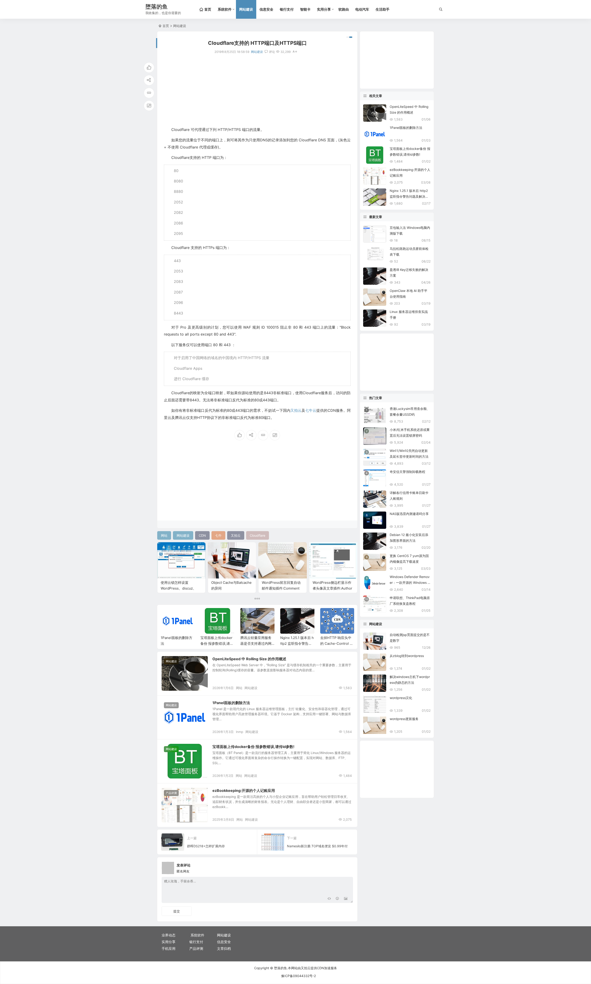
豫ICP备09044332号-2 (298, 976)
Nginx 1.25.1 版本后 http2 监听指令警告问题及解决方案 (257, 643)
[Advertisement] (257, 90)
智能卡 (305, 9)
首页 (166, 26)
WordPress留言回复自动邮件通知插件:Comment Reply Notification (281, 588)
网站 (239, 688)
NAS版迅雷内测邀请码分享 (409, 514)
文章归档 (224, 948)
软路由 (343, 9)
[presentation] (327, 615)
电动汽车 (362, 9)
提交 (176, 911)
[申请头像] (348, 866)
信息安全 (266, 9)
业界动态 (168, 935)
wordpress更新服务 (404, 719)
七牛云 (310, 410)
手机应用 (168, 948)
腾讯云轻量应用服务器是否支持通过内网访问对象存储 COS (216, 643)
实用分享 (324, 9)
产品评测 (171, 793)
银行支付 (287, 9)
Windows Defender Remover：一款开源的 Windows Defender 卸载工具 (410, 582)
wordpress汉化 (401, 698)
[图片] (346, 899)
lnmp (239, 732)
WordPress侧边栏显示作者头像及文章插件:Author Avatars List (332, 588)
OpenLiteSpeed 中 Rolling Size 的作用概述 (249, 659)
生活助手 (382, 9)
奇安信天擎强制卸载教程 (407, 472)
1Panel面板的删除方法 (231, 702)
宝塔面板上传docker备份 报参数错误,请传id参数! (177, 643)
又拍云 (296, 410)
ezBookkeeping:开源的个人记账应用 (243, 790)
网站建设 (246, 9)
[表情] (337, 899)
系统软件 (225, 9)
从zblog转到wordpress (407, 656)
